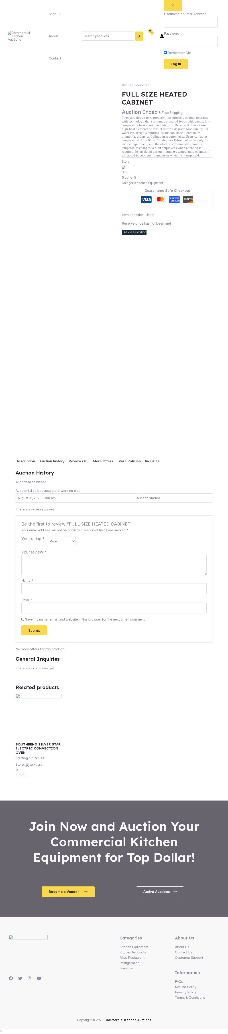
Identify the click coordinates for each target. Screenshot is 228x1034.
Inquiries (152, 461)
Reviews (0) (79, 461)
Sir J (125, 172)
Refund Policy (185, 987)
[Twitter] (20, 978)
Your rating (33, 538)
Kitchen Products (133, 952)
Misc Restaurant (132, 957)
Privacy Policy (186, 992)
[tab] (25, 461)
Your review (34, 552)
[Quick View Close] (1, 1031)
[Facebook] (11, 978)
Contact (55, 58)
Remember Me (179, 53)
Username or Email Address (185, 14)
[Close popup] (173, 5)
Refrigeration (129, 963)
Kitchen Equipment (136, 85)
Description (25, 461)
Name (27, 580)
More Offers (103, 461)
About (53, 36)
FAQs (179, 981)
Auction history (52, 461)
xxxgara (36, 764)
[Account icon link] (162, 36)
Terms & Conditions (190, 997)
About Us (182, 947)
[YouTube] (39, 978)
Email (26, 600)
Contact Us (183, 952)
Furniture (126, 968)
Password (171, 33)
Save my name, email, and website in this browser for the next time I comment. (85, 619)
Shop (53, 14)
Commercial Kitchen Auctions (127, 1020)
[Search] (139, 36)
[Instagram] (30, 978)
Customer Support (189, 957)
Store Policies (129, 461)
